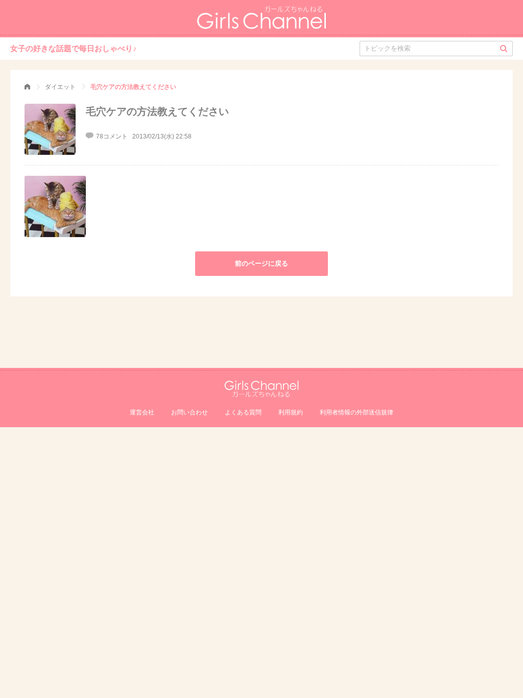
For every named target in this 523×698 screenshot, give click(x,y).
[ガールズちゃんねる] (27, 86)
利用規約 (290, 412)
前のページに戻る (261, 263)
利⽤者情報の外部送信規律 (356, 412)
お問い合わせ (189, 412)
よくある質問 (243, 412)
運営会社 (142, 412)
